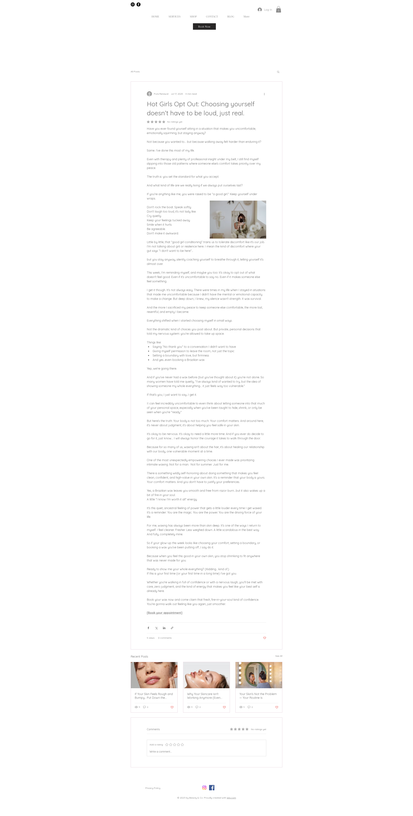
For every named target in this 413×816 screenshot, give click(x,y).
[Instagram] (204, 787)
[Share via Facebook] (148, 627)
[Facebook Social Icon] (211, 787)
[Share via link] (172, 627)
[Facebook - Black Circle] (138, 4)
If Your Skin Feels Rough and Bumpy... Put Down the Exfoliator (154, 696)
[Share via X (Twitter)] (156, 627)
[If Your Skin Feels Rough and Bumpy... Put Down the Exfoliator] (154, 675)
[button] (278, 9)
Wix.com (231, 797)
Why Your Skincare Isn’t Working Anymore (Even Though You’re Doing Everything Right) (203, 696)
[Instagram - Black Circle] (133, 4)
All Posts (135, 71)
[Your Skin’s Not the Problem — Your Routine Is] (259, 675)
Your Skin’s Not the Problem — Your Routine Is (258, 696)
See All (278, 655)
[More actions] (264, 94)
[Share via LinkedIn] (164, 627)
